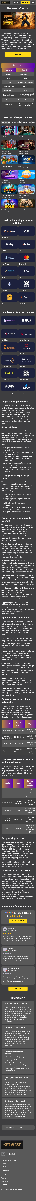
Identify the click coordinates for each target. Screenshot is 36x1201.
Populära (4, 122)
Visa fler (18, 988)
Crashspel (25, 122)
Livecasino (14, 122)
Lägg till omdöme (18, 920)
